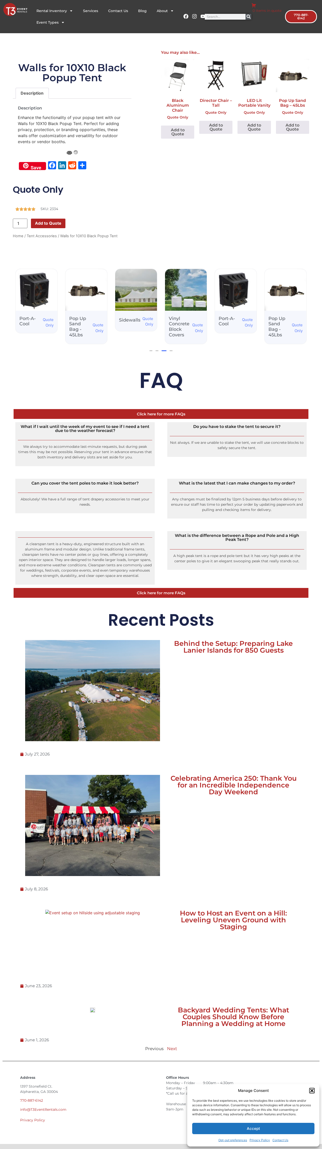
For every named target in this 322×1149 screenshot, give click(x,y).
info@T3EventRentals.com (43, 1109)
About (162, 11)
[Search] (248, 17)
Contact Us (280, 1140)
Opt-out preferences (232, 1140)
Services (90, 11)
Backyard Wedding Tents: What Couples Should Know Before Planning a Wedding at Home (233, 1017)
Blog (142, 11)
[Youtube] (203, 16)
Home (18, 236)
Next (172, 1048)
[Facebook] (185, 16)
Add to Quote (48, 223)
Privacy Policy (260, 1140)
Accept (253, 1128)
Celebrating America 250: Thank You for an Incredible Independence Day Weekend (234, 785)
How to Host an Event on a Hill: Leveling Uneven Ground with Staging (233, 920)
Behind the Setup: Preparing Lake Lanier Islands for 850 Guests (233, 646)
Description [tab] (32, 93)
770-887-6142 (31, 1100)
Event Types (47, 22)
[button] (311, 1090)
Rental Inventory (51, 11)
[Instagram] (194, 16)
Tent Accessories (42, 236)
